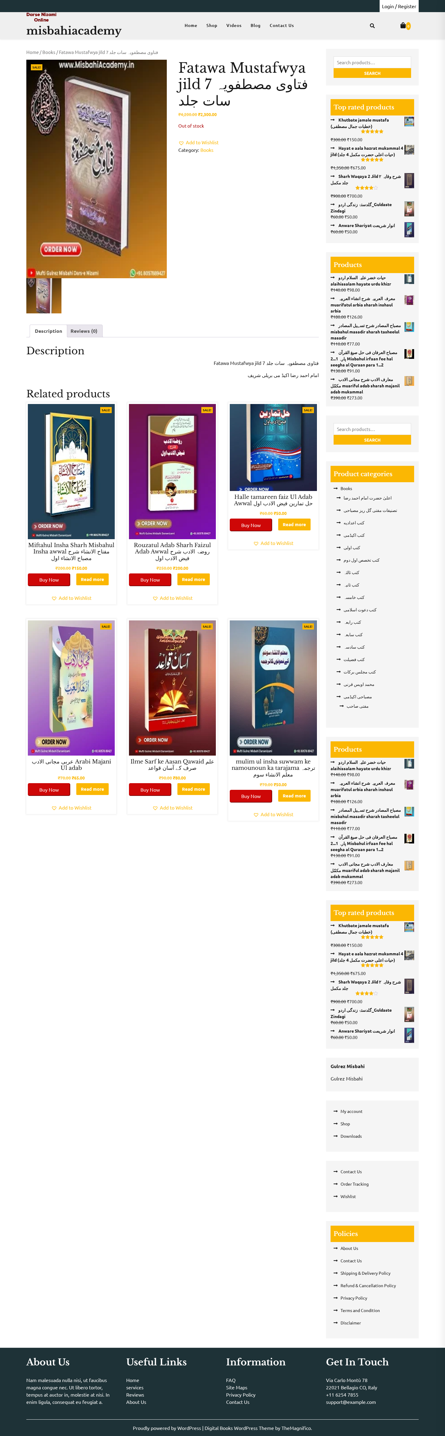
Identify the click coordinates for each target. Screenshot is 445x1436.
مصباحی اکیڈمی (358, 696)
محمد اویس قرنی (359, 684)
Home (191, 25)
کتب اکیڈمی (354, 535)
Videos (234, 25)
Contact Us (282, 25)
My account (352, 1111)
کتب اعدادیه (354, 522)
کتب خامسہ (354, 597)
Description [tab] (48, 331)
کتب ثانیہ (351, 584)
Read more (92, 579)
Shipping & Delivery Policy (366, 1273)
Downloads (351, 1136)
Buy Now (49, 579)
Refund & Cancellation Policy (368, 1285)
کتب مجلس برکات (360, 671)
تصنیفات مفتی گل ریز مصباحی (370, 510)
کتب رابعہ (352, 622)
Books (48, 52)
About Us (349, 1248)
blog (256, 25)
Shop (211, 25)
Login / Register (399, 6)
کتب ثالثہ (351, 572)
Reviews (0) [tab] (84, 331)
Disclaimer (351, 1322)
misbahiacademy (74, 30)
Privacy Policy (354, 1298)
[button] (198, 142)
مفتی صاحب (358, 706)
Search (372, 73)
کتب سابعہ (353, 634)
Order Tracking (355, 1184)
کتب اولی (352, 547)
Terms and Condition (360, 1310)
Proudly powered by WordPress (167, 1428)
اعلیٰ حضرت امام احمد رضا (368, 497)
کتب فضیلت (354, 659)
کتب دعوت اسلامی (360, 609)
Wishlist (348, 1196)
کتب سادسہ (354, 647)
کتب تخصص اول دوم (362, 560)
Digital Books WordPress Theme (240, 1428)
